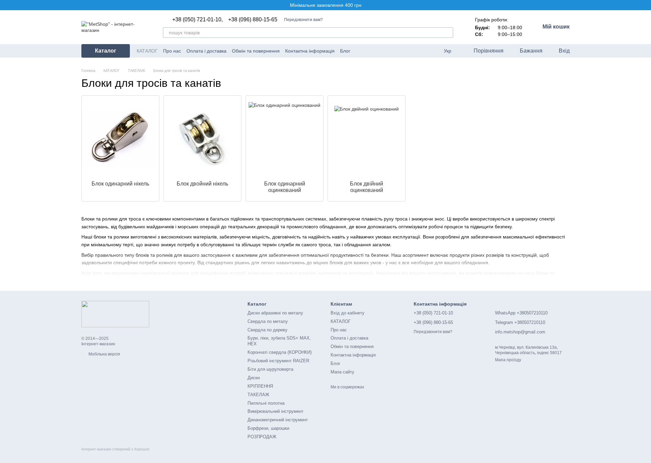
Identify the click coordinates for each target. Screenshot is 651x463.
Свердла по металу (268, 321)
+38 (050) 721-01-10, (197, 19)
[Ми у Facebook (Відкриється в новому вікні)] (359, 51)
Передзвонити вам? (303, 19)
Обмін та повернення (256, 51)
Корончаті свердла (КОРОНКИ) (280, 352)
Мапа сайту (342, 371)
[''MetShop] (115, 313)
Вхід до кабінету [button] (347, 312)
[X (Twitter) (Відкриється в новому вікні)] (376, 51)
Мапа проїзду (508, 360)
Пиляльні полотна (266, 403)
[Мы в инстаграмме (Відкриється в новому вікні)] (384, 51)
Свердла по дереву (268, 329)
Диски (254, 377)
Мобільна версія (103, 354)
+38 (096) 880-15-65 (252, 19)
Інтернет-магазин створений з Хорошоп (115, 449)
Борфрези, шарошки (268, 428)
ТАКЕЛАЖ (258, 394)
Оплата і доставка (206, 51)
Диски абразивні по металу (275, 312)
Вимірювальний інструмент (275, 411)
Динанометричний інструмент (278, 419)
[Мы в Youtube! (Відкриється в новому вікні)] (368, 51)
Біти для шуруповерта (270, 369)
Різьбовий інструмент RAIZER (278, 360)
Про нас (172, 51)
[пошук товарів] (447, 32)
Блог (345, 51)
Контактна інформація (310, 51)
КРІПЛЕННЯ (260, 386)
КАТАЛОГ (147, 51)
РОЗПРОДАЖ (262, 436)
